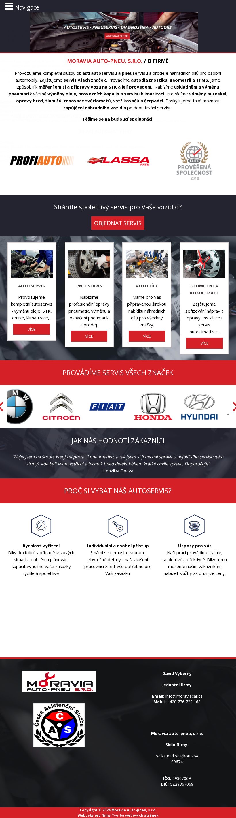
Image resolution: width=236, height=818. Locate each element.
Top (222, 804)
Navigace (27, 7)
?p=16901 (6, 103)
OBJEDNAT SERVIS (118, 223)
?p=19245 (6, 152)
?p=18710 (6, 112)
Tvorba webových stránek (135, 815)
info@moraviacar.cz (183, 696)
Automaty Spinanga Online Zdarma (36, 31)
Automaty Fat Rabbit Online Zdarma (36, 40)
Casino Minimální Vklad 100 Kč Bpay (36, 36)
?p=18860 (6, 142)
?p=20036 (6, 161)
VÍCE (31, 329)
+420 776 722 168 (184, 701)
